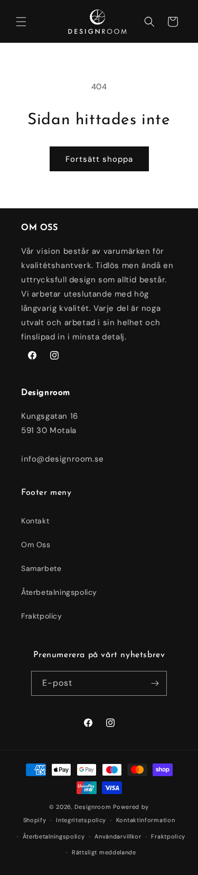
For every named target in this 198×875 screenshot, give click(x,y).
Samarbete (41, 568)
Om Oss (36, 544)
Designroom (92, 806)
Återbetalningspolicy (59, 592)
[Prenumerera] (154, 683)
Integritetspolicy (81, 820)
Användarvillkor (118, 836)
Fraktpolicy (41, 616)
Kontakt (35, 521)
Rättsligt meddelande (104, 852)
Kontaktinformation (145, 820)
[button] (21, 21)
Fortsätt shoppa (99, 159)
